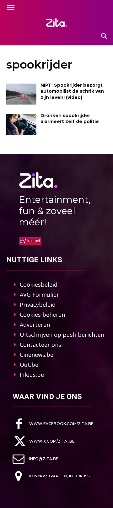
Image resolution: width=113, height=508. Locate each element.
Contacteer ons (40, 344)
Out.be (29, 364)
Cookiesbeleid (38, 284)
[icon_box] (53, 424)
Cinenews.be (36, 354)
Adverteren (35, 324)
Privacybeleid (38, 304)
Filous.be (32, 374)
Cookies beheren (42, 314)
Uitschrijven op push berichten (62, 334)
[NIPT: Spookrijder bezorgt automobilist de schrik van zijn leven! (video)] (21, 94)
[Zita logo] (56, 22)
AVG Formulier (39, 294)
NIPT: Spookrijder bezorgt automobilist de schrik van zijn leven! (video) (72, 91)
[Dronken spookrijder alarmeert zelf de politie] (21, 124)
